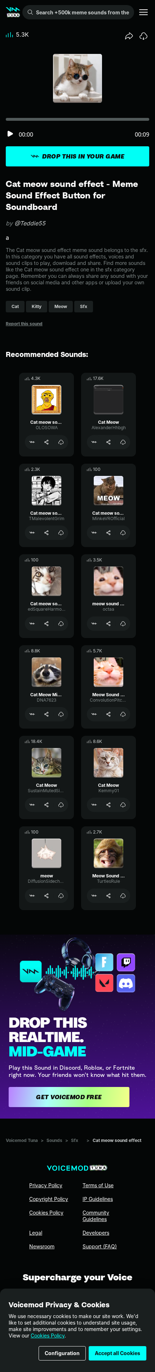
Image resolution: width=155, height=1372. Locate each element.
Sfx (74, 1140)
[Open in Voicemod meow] (32, 896)
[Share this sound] (129, 36)
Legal (35, 1233)
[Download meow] (61, 896)
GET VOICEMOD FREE (69, 1097)
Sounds (54, 1140)
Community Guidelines (96, 1216)
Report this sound (24, 323)
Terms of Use (98, 1185)
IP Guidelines (98, 1199)
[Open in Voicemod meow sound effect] (94, 623)
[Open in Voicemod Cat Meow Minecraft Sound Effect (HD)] (32, 714)
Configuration (62, 1353)
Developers (96, 1233)
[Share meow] (46, 896)
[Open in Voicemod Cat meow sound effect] (32, 442)
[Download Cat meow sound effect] (61, 442)
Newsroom (41, 1246)
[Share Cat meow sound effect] (46, 442)
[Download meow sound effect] (123, 623)
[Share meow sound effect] (108, 623)
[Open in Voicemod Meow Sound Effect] (94, 714)
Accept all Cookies (117, 1353)
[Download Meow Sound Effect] (123, 714)
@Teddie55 (29, 223)
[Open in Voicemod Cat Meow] (94, 442)
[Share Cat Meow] (108, 442)
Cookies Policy (48, 1335)
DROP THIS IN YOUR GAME (83, 156)
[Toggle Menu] (143, 12)
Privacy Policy (45, 1185)
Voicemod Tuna (22, 1140)
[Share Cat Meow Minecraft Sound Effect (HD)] (46, 714)
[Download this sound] (143, 36)
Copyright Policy (48, 1199)
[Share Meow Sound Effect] (108, 714)
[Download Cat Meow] (123, 442)
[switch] (10, 134)
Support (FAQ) (100, 1246)
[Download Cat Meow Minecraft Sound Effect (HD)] (61, 714)
